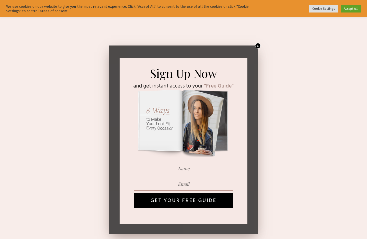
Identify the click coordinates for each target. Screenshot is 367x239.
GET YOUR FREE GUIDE (183, 200)
